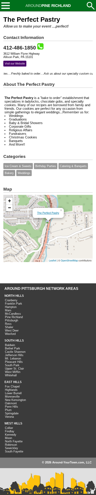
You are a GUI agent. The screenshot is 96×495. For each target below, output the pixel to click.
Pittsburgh (11, 320)
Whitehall (11, 375)
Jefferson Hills (14, 355)
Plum (8, 410)
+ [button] (9, 201)
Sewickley (11, 448)
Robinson (11, 444)
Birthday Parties (45, 166)
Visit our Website (15, 63)
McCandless (13, 313)
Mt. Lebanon (13, 358)
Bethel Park (12, 348)
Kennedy (10, 434)
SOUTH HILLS (14, 340)
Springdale (12, 413)
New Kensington (15, 400)
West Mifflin (12, 372)
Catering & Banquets (73, 166)
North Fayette (14, 441)
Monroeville (12, 396)
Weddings (24, 173)
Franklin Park (13, 303)
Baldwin (10, 345)
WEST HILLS (13, 423)
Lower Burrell (13, 393)
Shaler (9, 327)
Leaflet (52, 260)
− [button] (9, 208)
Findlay (9, 431)
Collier (9, 428)
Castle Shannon (15, 351)
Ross (8, 323)
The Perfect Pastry (48, 213)
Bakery (9, 173)
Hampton (11, 307)
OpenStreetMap (69, 260)
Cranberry (11, 300)
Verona (9, 416)
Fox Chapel (12, 386)
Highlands (11, 390)
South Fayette (14, 451)
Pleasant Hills (14, 362)
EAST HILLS (13, 382)
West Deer (12, 330)
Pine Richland (14, 317)
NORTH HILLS (14, 295)
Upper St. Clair (14, 368)
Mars (8, 310)
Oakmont (11, 403)
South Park (12, 365)
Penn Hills (11, 406)
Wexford (10, 334)
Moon (8, 438)
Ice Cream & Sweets (18, 166)
